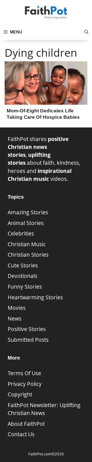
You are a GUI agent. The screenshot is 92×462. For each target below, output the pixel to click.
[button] (86, 32)
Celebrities (21, 233)
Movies (17, 307)
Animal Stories (26, 223)
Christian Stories (28, 254)
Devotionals (22, 275)
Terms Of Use (24, 373)
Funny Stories (25, 286)
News (14, 318)
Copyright (20, 394)
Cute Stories (23, 265)
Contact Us (21, 434)
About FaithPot (26, 423)
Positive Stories (27, 329)
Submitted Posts (28, 339)
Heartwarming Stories (35, 297)
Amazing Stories (28, 212)
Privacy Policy (25, 383)
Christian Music (27, 244)
